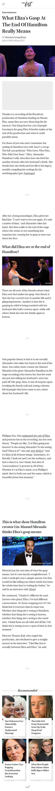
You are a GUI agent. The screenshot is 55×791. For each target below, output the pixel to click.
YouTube (50, 74)
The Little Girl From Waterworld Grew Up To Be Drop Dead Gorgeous (39, 727)
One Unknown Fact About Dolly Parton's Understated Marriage (14, 727)
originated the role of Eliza (36, 435)
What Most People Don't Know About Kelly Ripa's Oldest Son (40, 769)
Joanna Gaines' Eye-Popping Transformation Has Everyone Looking (14, 770)
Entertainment (9, 12)
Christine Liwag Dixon (15, 37)
